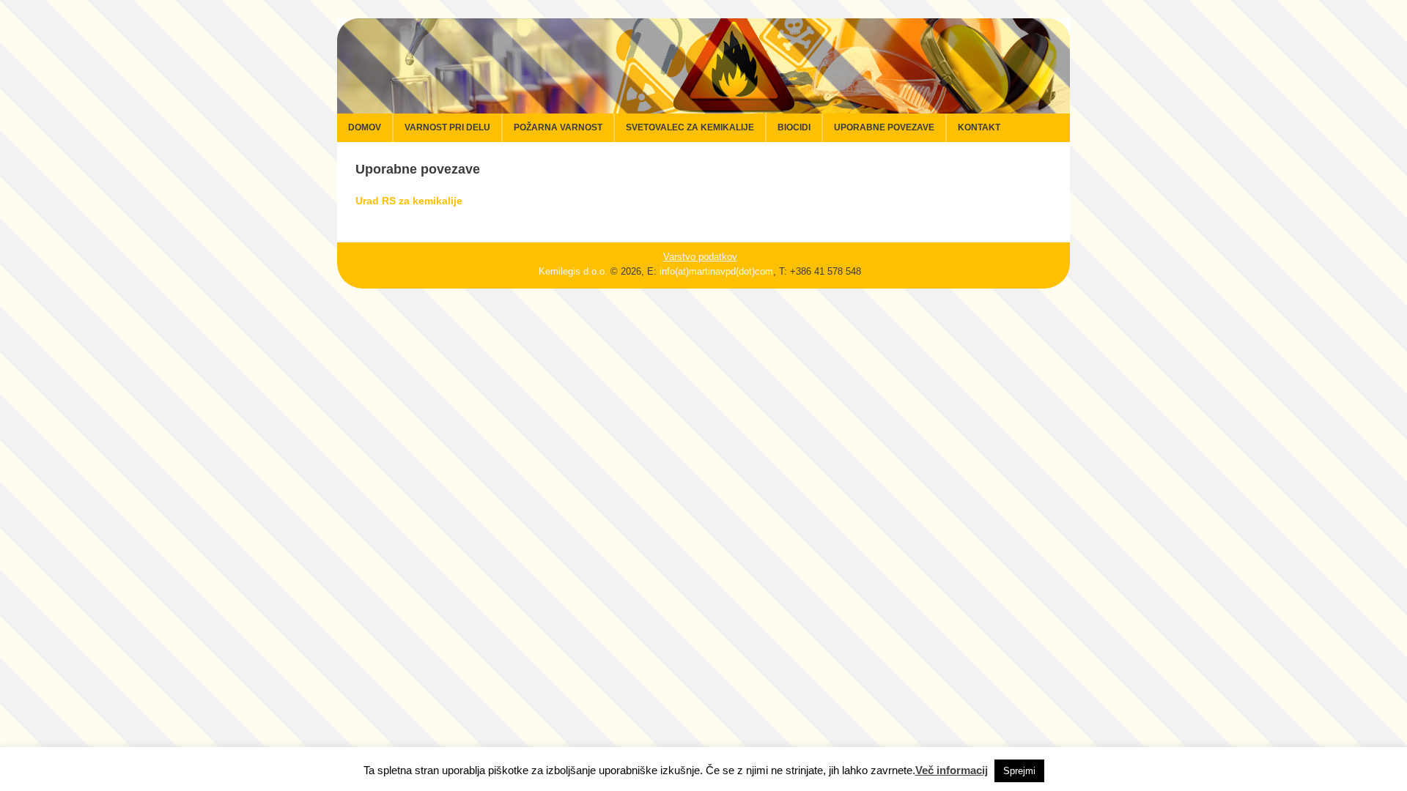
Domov (364, 127)
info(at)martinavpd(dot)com (716, 271)
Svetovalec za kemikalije (690, 127)
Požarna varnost (558, 127)
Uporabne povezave (884, 127)
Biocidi (794, 127)
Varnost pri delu (447, 127)
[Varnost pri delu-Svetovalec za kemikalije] (703, 105)
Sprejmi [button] (1019, 770)
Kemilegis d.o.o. (573, 271)
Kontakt (979, 127)
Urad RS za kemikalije (408, 201)
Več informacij (951, 770)
